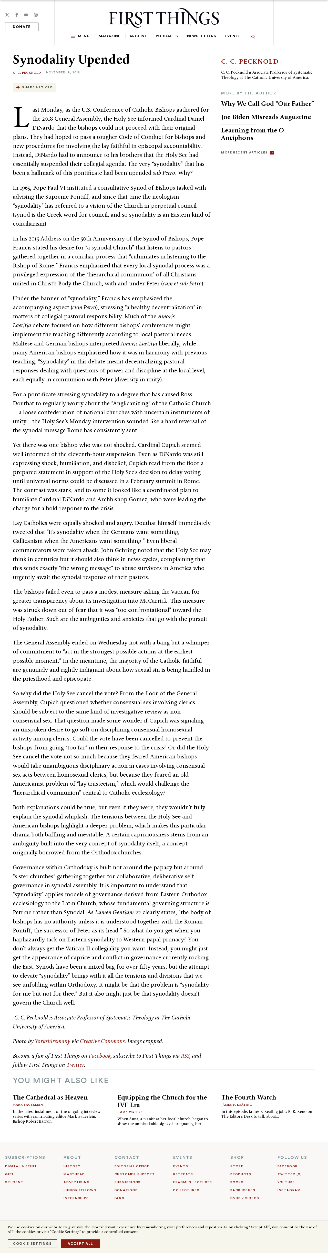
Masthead (74, 1174)
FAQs (120, 1198)
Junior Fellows (80, 1190)
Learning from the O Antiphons (252, 134)
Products (240, 1174)
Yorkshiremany (52, 1041)
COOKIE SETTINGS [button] (32, 1243)
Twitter (75, 1064)
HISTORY (72, 1166)
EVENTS (182, 1157)
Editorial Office (132, 1166)
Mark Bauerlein (28, 1104)
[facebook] (16, 15)
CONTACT (127, 1157)
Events (233, 36)
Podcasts (167, 36)
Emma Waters (130, 1112)
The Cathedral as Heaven (50, 1097)
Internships (76, 1198)
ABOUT (72, 1157)
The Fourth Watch (248, 1097)
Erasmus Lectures (192, 1182)
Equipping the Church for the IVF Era (162, 1101)
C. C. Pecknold (27, 72)
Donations (126, 1190)
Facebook (100, 1055)
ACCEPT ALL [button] (80, 1243)
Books (237, 1182)
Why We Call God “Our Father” (267, 103)
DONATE (22, 27)
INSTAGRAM (289, 1190)
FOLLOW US (292, 1157)
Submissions (128, 1182)
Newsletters (201, 36)
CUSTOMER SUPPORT (135, 1174)
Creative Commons (102, 1041)
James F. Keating (236, 1104)
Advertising (77, 1182)
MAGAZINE (109, 36)
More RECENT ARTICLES (244, 152)
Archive (138, 36)
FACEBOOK (288, 1166)
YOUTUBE (286, 1182)
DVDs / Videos (244, 1198)
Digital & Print (21, 1166)
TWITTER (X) (290, 1174)
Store (236, 1166)
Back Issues (242, 1190)
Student (14, 1182)
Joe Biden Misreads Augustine (266, 117)
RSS (185, 1055)
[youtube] (26, 15)
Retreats (183, 1174)
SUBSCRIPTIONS (25, 1157)
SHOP (237, 1157)
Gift (9, 1174)
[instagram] (36, 15)
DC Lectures (186, 1190)
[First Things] (164, 18)
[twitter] (7, 15)
